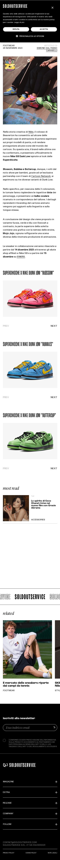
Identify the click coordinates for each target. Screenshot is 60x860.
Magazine (8, 782)
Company (8, 814)
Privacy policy (8, 853)
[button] (43, 326)
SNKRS (21, 257)
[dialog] (30, 21)
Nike (30, 132)
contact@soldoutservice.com (20, 842)
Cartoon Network (41, 176)
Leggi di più (19, 22)
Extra (6, 792)
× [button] (52, 8)
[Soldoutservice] (5, 764)
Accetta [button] (44, 29)
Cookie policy (31, 853)
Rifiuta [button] (16, 29)
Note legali (52, 853)
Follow (7, 824)
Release (7, 803)
